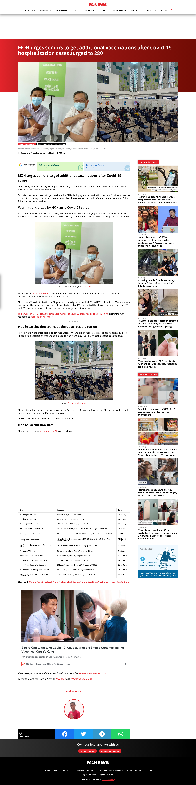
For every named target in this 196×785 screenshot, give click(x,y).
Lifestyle (103, 10)
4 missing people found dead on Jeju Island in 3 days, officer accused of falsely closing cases (156, 283)
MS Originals (148, 10)
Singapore (44, 10)
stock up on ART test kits (43, 316)
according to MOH (48, 431)
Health (21, 144)
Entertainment (119, 10)
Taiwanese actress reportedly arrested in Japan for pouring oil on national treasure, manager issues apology (158, 323)
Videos (164, 10)
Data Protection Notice (111, 770)
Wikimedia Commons (78, 403)
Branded (134, 10)
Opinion (88, 10)
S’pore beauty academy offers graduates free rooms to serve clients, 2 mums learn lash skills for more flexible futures (157, 534)
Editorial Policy (85, 770)
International (62, 10)
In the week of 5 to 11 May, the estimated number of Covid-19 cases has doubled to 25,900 (63, 313)
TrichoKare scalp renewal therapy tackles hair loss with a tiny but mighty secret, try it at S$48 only (157, 492)
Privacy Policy (134, 770)
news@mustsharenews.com (92, 673)
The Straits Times (40, 293)
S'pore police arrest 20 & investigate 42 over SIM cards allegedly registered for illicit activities (157, 364)
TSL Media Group (108, 779)
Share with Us (87, 751)
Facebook (86, 286)
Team (149, 770)
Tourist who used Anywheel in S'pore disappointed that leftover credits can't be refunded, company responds (157, 199)
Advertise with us (110, 751)
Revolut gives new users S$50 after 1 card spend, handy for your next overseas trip (156, 412)
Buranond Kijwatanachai (33, 153)
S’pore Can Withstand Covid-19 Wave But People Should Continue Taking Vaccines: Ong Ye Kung (79, 582)
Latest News (29, 10)
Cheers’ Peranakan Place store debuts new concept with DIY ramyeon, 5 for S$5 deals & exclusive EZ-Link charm (157, 452)
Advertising (51, 770)
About (66, 770)
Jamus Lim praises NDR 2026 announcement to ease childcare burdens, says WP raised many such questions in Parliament (156, 241)
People (76, 10)
